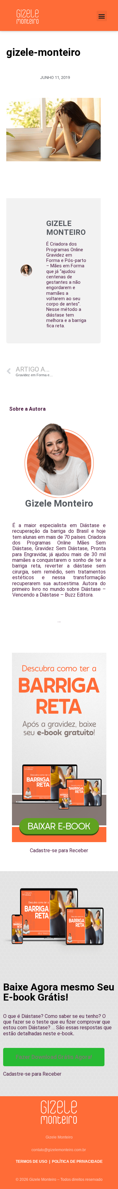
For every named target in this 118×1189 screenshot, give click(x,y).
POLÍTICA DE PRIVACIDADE (77, 1161)
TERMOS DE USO (31, 1161)
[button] (102, 16)
